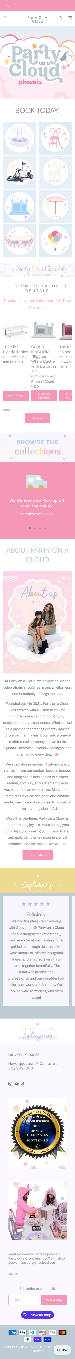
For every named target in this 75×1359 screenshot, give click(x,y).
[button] (5, 18)
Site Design (47, 1347)
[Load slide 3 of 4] (40, 527)
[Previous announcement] (7, 5)
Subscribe (54, 1300)
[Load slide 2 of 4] (35, 527)
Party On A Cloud (24, 1347)
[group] (37, 63)
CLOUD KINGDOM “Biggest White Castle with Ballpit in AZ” (43, 359)
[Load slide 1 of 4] (30, 527)
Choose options (44, 395)
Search (13, 1273)
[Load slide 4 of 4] (45, 527)
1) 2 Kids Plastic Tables (15, 349)
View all (38, 418)
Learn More (37, 855)
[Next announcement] (67, 5)
